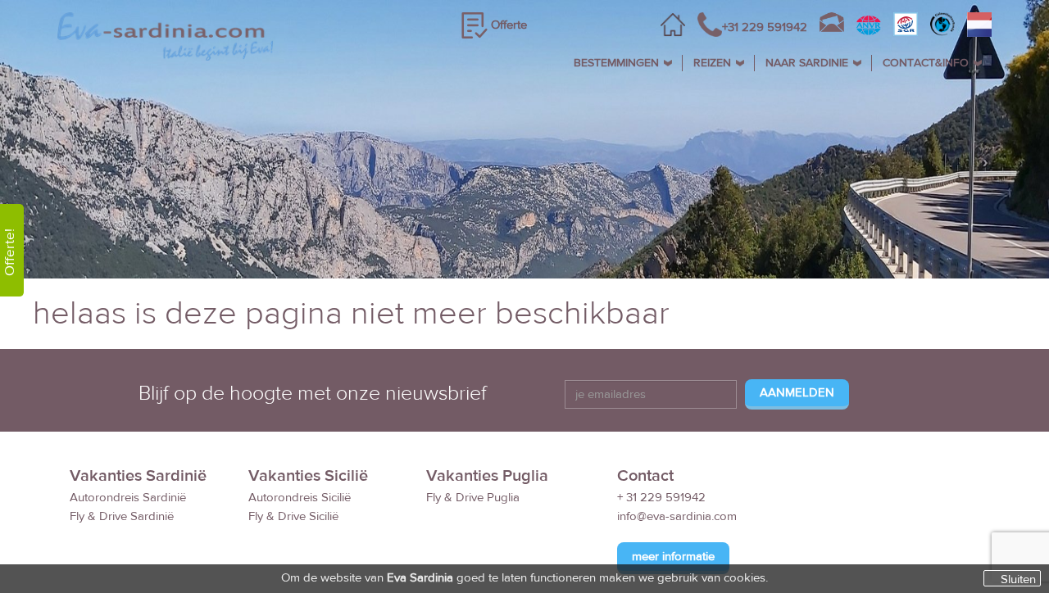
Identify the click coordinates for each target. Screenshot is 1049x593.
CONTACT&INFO (926, 63)
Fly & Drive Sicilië (293, 516)
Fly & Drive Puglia (473, 497)
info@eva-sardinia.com (677, 516)
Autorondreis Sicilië (299, 497)
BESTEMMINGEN (616, 63)
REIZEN (712, 63)
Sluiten (1018, 579)
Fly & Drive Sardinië (122, 516)
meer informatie (673, 556)
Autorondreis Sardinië (128, 497)
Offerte (509, 25)
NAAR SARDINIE (806, 63)
